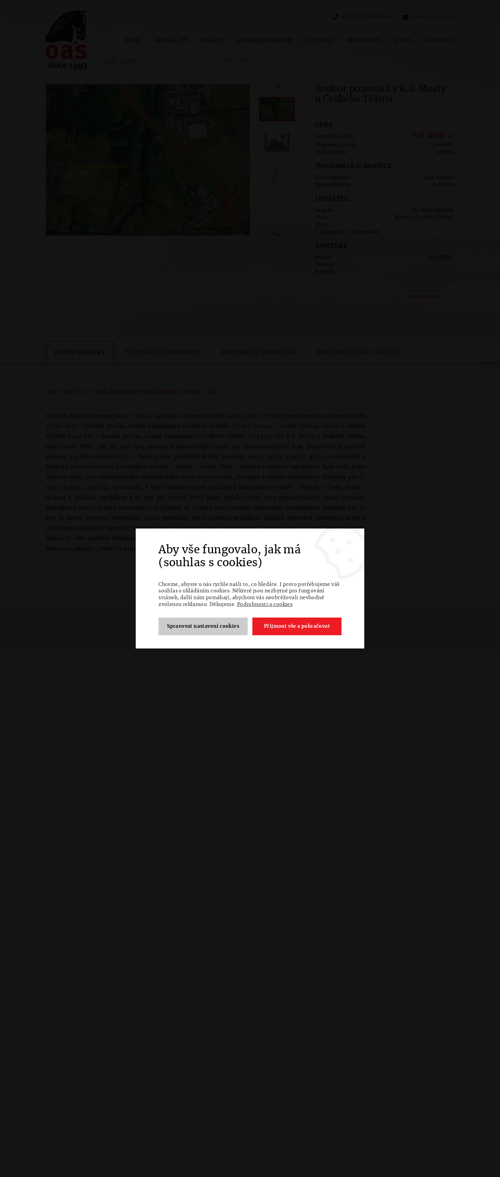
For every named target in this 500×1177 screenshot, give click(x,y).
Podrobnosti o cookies (265, 604)
